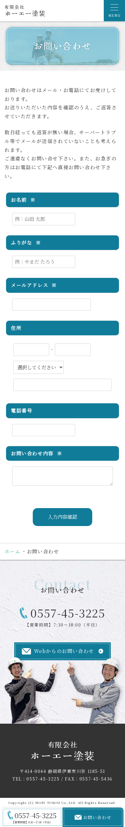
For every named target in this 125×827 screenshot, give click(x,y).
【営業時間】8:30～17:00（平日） (34, 817)
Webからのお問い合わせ (64, 651)
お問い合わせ (97, 817)
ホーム (13, 551)
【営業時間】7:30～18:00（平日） (65, 617)
